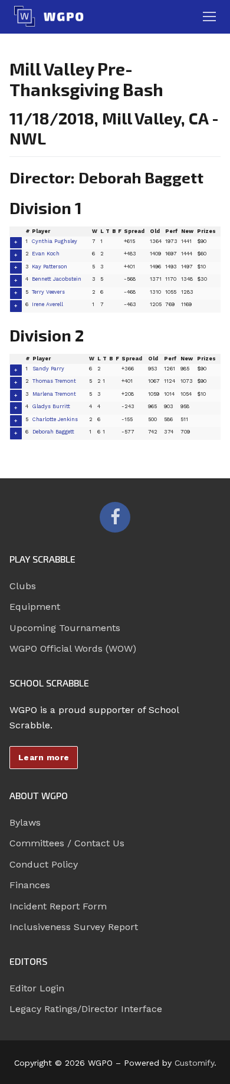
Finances (29, 885)
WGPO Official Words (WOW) (72, 648)
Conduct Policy (43, 864)
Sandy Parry (48, 369)
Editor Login (36, 988)
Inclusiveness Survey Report (73, 926)
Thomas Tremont (54, 381)
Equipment (34, 606)
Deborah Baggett (53, 432)
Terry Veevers (48, 292)
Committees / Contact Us (66, 843)
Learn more (44, 757)
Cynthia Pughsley (54, 241)
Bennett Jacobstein (56, 279)
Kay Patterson (49, 267)
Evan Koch (46, 254)
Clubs (22, 586)
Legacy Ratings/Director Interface (85, 1008)
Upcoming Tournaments (64, 627)
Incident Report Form (58, 906)
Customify (194, 1062)
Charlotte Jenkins (55, 419)
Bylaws (25, 822)
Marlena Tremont (54, 394)
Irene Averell (47, 304)
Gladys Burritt (51, 406)
